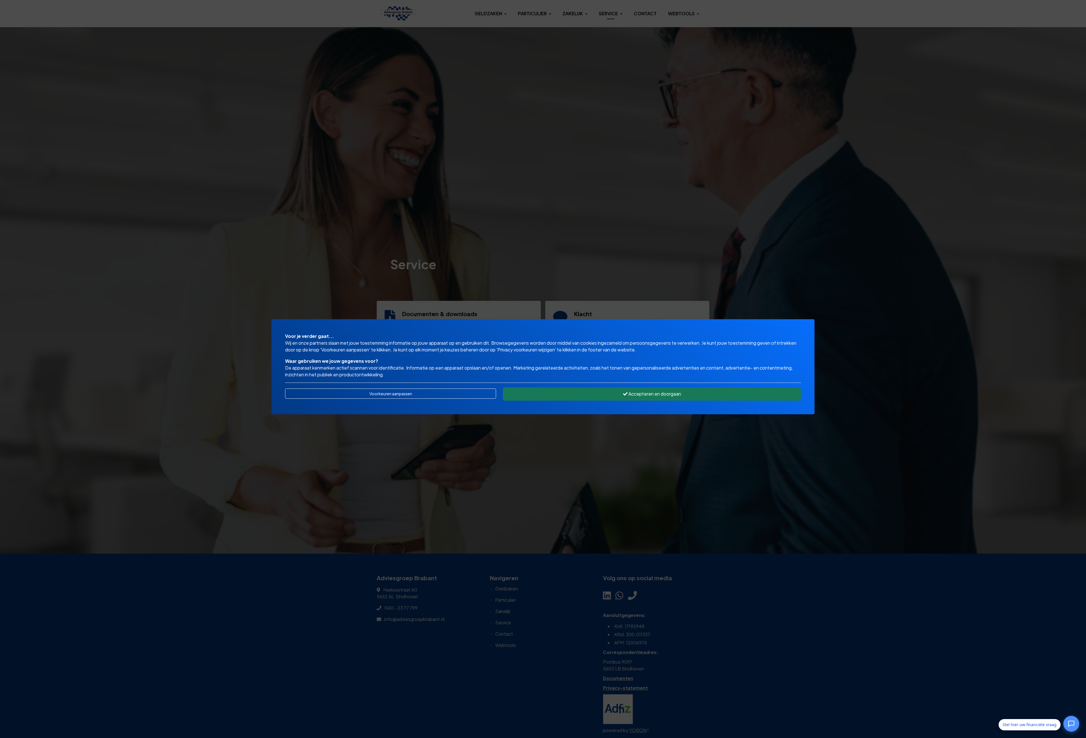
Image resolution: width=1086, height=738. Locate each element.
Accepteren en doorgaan (654, 394)
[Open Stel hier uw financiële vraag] (1071, 724)
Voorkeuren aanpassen (390, 393)
